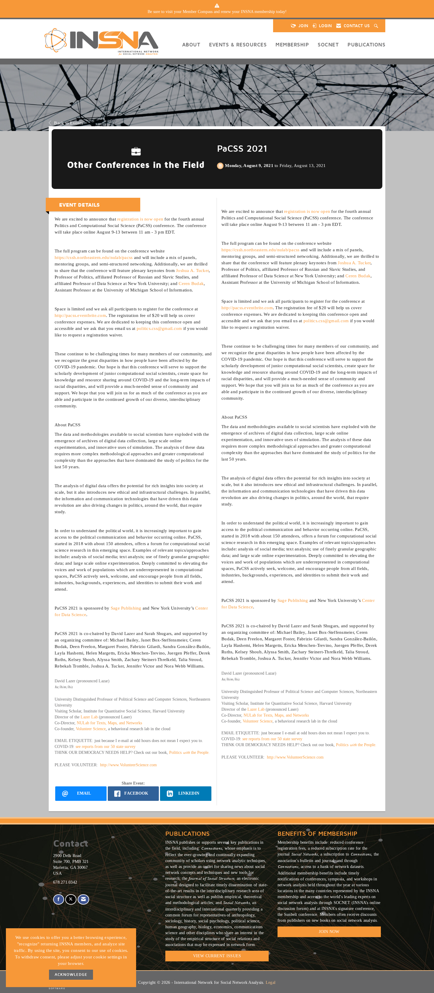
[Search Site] (376, 25)
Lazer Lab (88, 717)
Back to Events (68, 122)
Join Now (329, 931)
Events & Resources (238, 44)
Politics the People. (189, 752)
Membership (292, 44)
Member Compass (198, 11)
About (191, 44)
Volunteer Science (91, 729)
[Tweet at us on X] (70, 899)
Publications (366, 44)
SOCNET (328, 44)
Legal (270, 982)
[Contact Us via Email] (83, 899)
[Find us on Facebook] (58, 899)
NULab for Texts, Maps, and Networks (109, 723)
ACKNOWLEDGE (71, 974)
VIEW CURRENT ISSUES (217, 956)
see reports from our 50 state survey (106, 746)
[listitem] (217, 12)
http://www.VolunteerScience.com (128, 765)
